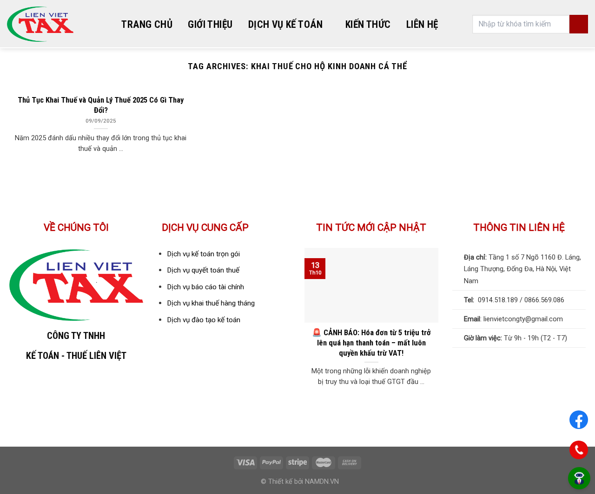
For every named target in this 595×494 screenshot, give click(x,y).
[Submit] (578, 24)
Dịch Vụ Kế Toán (285, 24)
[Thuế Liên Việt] (40, 24)
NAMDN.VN (322, 482)
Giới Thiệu (210, 24)
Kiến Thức (368, 24)
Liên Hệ (422, 24)
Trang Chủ (146, 24)
